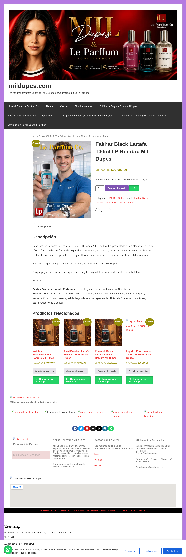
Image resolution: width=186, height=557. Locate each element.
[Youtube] (87, 428)
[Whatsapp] (111, 428)
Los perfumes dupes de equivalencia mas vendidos (87, 115)
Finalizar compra (83, 106)
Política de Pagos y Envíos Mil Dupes (118, 106)
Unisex (97, 465)
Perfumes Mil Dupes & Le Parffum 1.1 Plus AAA (145, 115)
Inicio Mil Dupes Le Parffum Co (23, 106)
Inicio (35, 136)
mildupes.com (30, 85)
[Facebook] (75, 428)
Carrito (64, 106)
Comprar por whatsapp (44, 380)
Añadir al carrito (116, 188)
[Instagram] (93, 428)
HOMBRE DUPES (49, 136)
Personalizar (130, 551)
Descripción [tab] (44, 226)
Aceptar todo (172, 551)
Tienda (49, 106)
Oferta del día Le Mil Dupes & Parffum (26, 124)
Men (96, 454)
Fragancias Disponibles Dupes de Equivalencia (31, 115)
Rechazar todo (151, 551)
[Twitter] (81, 428)
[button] (8, 549)
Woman (98, 460)
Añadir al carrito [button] (44, 371)
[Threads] (99, 428)
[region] (93, 548)
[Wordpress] (105, 428)
